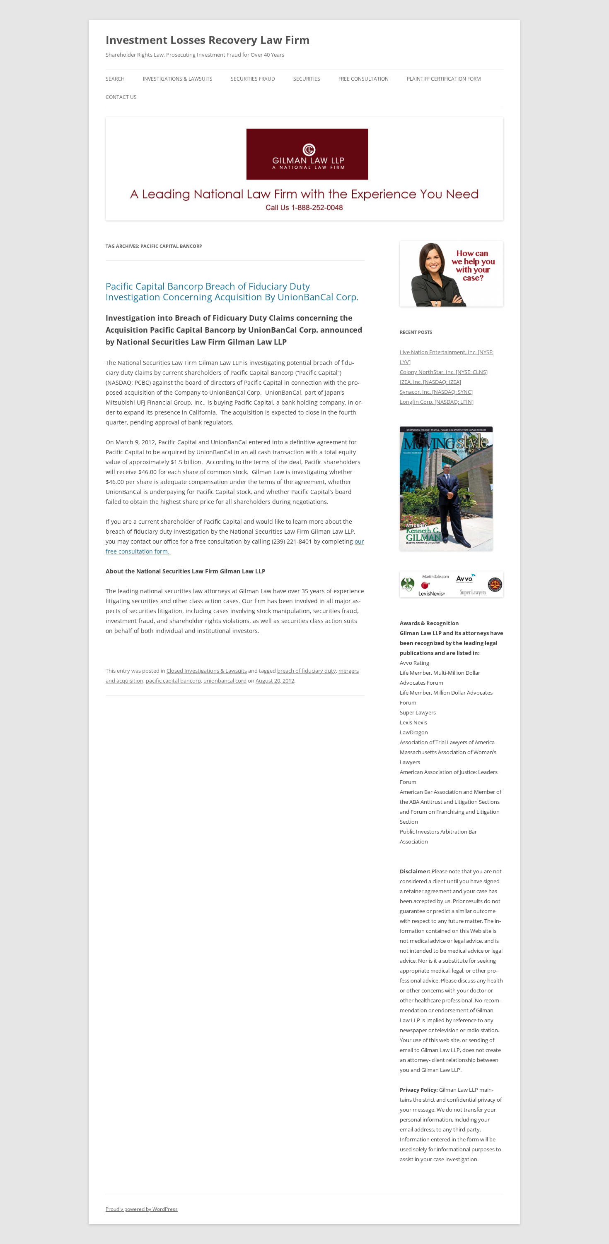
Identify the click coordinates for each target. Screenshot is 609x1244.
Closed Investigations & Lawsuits (207, 670)
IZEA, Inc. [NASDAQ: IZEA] (430, 382)
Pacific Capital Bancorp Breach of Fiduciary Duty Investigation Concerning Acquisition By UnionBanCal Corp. (232, 291)
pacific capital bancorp (173, 680)
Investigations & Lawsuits (178, 78)
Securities (306, 78)
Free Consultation (363, 78)
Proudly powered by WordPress (142, 1209)
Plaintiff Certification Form (444, 78)
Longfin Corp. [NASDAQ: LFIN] (437, 401)
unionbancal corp (225, 680)
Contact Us (121, 97)
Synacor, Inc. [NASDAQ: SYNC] (436, 391)
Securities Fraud (253, 78)
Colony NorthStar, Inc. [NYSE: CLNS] (444, 372)
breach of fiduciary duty (306, 670)
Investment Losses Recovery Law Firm (208, 39)
